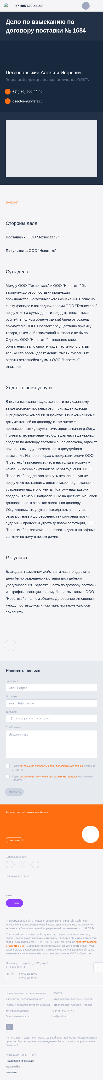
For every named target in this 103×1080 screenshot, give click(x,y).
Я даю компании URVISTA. (53, 767)
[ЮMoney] (16, 884)
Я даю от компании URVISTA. (52, 778)
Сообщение (13, 727)
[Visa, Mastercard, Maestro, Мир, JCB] (8, 884)
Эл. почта (11, 696)
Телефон (11, 711)
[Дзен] (18, 864)
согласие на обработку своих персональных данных (52, 765)
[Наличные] (41, 884)
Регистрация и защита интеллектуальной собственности (40, 1037)
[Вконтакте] (9, 864)
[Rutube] (27, 864)
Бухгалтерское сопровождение (37, 1041)
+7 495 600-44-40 (16, 966)
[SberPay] (25, 884)
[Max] (35, 864)
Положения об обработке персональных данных (40, 1057)
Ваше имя (12, 681)
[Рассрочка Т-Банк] (34, 884)
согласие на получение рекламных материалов (49, 776)
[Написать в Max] (86, 6)
